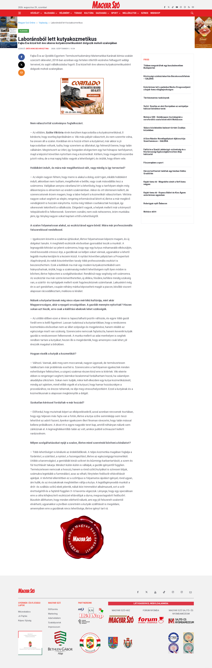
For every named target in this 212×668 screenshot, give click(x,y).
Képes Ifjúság (24, 620)
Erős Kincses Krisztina (37, 49)
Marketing (53, 613)
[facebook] (165, 7)
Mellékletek (129, 13)
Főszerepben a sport (153, 163)
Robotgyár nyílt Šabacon (155, 203)
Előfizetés (53, 609)
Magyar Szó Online (26, 23)
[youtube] (177, 7)
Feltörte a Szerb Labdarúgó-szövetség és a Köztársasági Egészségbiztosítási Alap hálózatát (164, 152)
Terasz (78, 13)
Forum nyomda (151, 610)
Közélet (35, 13)
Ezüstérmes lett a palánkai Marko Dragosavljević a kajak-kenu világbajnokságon (167, 88)
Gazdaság (101, 13)
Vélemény (64, 13)
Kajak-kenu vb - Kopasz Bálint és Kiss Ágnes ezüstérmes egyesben (164, 193)
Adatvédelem (54, 618)
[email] (193, 7)
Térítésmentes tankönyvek (156, 98)
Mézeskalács (24, 611)
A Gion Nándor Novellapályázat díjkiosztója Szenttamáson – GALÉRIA (164, 139)
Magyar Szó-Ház (121, 610)
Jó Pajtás (22, 616)
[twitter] (169, 7)
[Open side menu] (19, 13)
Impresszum (54, 627)
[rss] (189, 7)
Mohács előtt (149, 212)
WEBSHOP (155, 13)
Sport (114, 13)
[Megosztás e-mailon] (21, 72)
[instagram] (181, 7)
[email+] (190, 592)
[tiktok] (173, 7)
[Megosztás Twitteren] (21, 65)
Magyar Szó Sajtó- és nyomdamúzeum (181, 612)
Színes (144, 13)
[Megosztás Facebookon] (21, 57)
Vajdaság (49, 13)
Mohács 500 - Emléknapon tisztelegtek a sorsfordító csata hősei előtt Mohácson (162, 118)
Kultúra (88, 13)
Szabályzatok (54, 622)
